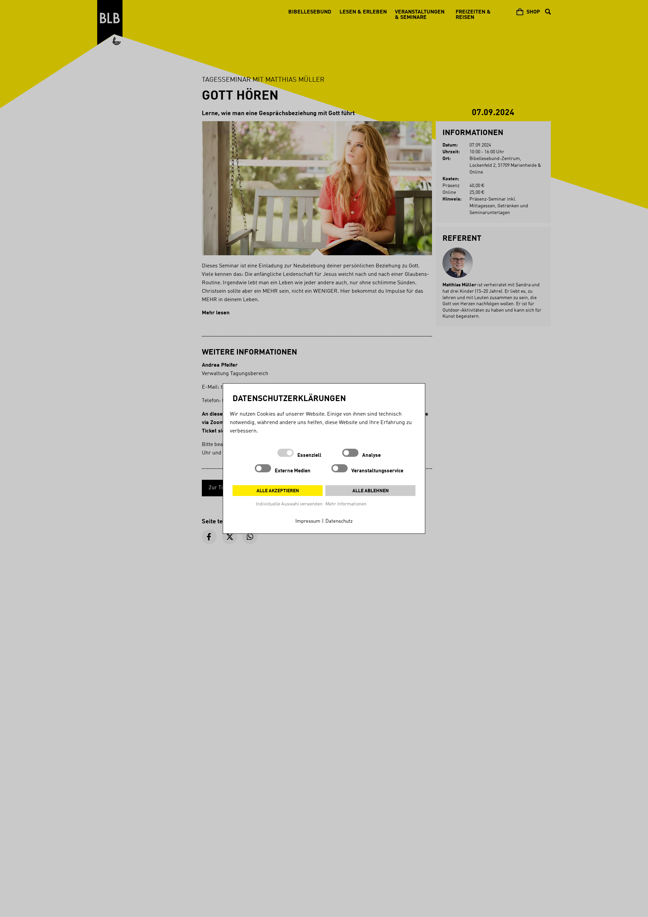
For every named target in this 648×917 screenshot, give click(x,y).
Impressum (307, 521)
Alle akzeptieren (277, 491)
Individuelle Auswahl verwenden (289, 504)
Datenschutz (339, 521)
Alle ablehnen (370, 491)
